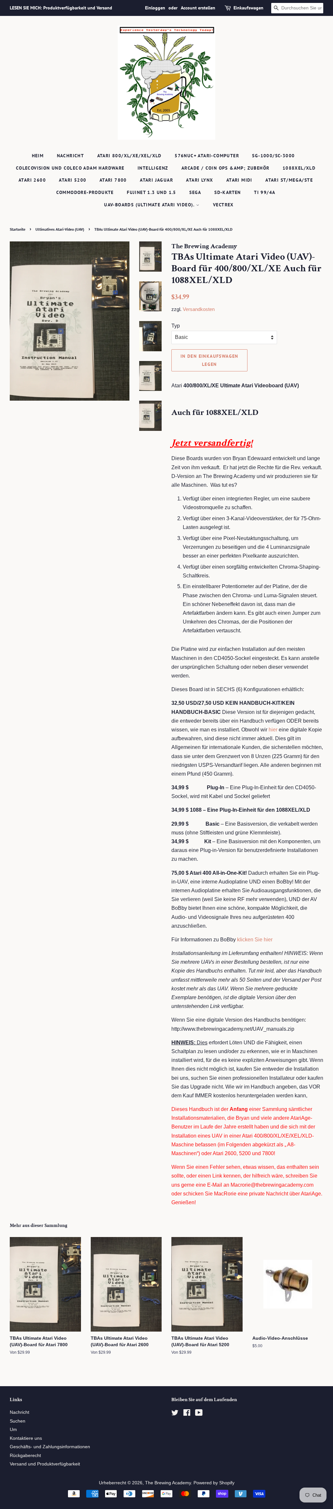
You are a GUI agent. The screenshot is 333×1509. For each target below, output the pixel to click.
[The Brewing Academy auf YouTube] (199, 1414)
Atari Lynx (199, 180)
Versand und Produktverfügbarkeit (45, 1464)
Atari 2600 (32, 180)
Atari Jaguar (156, 180)
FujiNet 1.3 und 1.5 (151, 192)
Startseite (17, 229)
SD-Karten (227, 192)
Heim (38, 156)
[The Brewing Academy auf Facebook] (187, 1414)
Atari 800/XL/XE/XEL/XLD (129, 156)
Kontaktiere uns (26, 1438)
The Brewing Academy (168, 1482)
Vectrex (223, 205)
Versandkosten (199, 309)
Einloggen (155, 8)
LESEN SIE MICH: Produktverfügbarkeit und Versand (61, 8)
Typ (175, 326)
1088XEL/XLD (299, 168)
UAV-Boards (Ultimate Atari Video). (150, 205)
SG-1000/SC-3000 (273, 156)
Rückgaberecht (25, 1455)
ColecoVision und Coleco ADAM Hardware (70, 168)
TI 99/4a (264, 192)
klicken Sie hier (255, 939)
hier (273, 729)
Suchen (17, 1421)
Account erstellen (198, 8)
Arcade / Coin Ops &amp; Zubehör (225, 168)
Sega (195, 192)
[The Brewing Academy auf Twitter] (175, 1414)
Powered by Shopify (213, 1482)
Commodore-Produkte (85, 192)
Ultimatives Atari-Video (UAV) (59, 229)
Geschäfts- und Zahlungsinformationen (50, 1446)
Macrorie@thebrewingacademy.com (272, 1185)
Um (13, 1429)
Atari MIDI (239, 180)
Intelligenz (153, 168)
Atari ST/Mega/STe (289, 180)
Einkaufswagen (248, 8)
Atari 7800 (113, 180)
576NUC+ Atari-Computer (207, 156)
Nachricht (70, 156)
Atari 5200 (72, 180)
